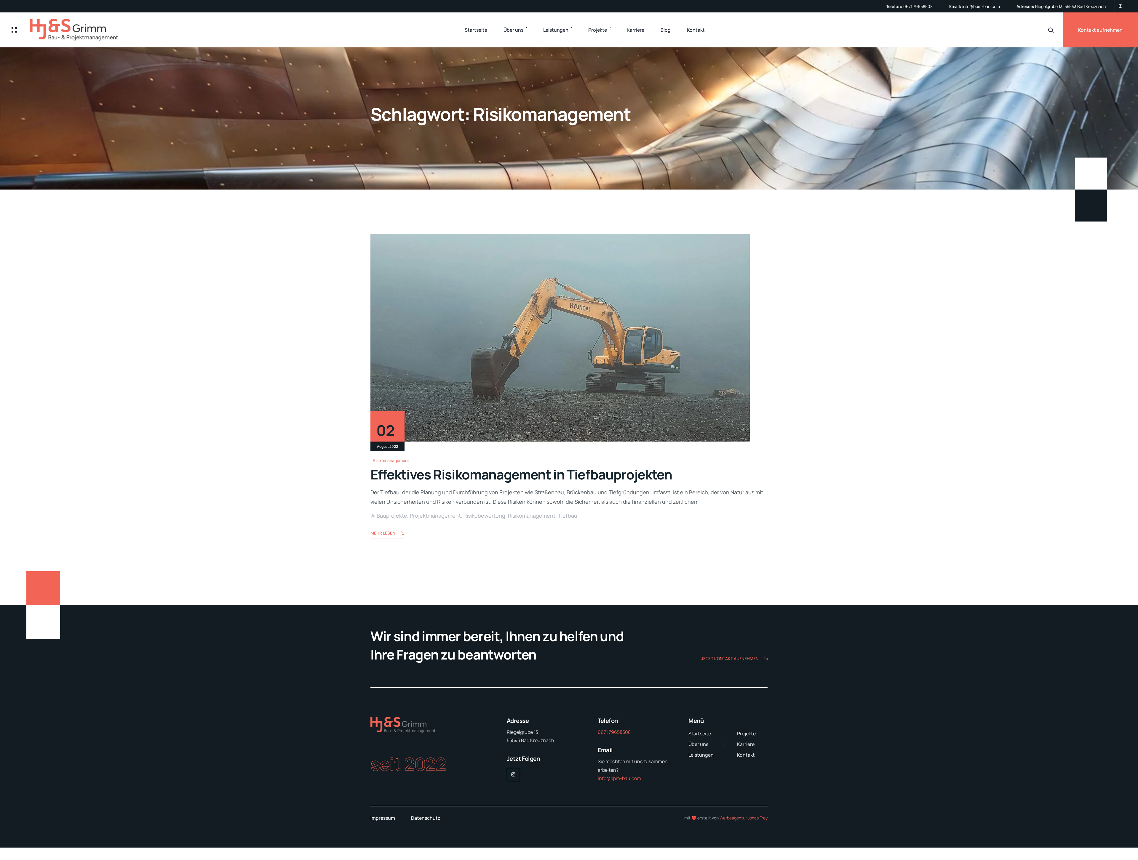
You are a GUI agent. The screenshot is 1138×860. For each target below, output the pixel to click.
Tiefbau (567, 515)
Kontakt (696, 30)
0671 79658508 (918, 6)
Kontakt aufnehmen (1100, 30)
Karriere (635, 30)
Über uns (513, 30)
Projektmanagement (435, 515)
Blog (666, 30)
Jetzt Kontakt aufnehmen (730, 658)
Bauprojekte (392, 515)
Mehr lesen (382, 533)
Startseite (476, 30)
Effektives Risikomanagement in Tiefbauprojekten (521, 474)
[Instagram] (1120, 6)
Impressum (382, 818)
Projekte (597, 30)
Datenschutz (425, 818)
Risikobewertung (484, 515)
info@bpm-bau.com (981, 6)
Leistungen (555, 30)
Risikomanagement (391, 460)
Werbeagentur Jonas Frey (744, 818)
